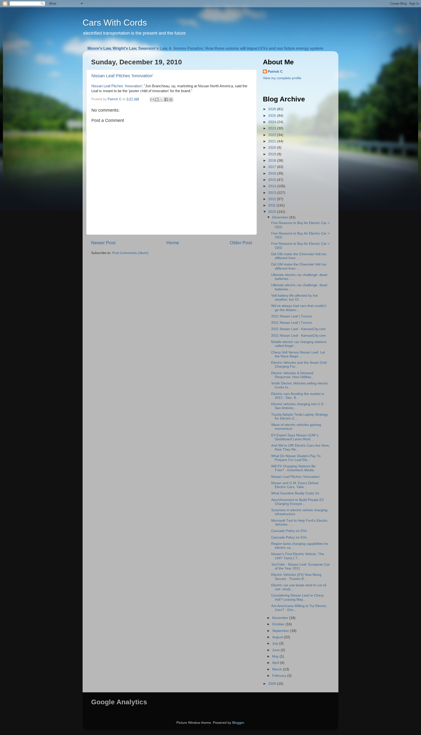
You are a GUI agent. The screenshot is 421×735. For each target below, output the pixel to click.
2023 (272, 128)
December (280, 217)
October (279, 624)
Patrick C (275, 71)
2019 (272, 154)
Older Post (241, 242)
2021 (272, 141)
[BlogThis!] (156, 99)
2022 (272, 135)
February (279, 675)
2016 (272, 173)
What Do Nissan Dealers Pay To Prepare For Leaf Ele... (296, 458)
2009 (272, 684)
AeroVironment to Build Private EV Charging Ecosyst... (297, 502)
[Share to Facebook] (166, 99)
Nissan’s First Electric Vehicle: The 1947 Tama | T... (297, 556)
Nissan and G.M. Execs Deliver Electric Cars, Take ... (295, 485)
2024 (272, 122)
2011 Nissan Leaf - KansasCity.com (298, 329)
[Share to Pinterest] (170, 99)
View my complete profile (282, 78)
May (276, 656)
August (278, 637)
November (280, 618)
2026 (272, 109)
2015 (272, 180)
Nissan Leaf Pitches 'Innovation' (122, 75)
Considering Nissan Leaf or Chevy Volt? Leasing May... (297, 597)
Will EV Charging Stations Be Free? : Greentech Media (293, 468)
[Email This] (152, 99)
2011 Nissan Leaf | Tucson (291, 316)
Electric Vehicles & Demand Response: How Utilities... (292, 375)
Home (172, 242)
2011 (272, 205)
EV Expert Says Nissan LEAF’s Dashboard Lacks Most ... (294, 437)
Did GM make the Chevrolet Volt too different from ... (298, 256)
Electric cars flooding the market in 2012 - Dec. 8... (297, 396)
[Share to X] (161, 99)
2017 (272, 167)
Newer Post (103, 242)
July (275, 643)
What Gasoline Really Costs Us (295, 493)
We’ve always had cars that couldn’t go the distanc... (298, 308)
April (276, 663)
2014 (272, 186)
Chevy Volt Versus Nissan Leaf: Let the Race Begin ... (298, 354)
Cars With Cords (115, 23)
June (276, 650)
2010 (272, 212)
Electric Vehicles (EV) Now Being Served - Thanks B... (296, 576)
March (277, 669)
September (281, 631)
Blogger (238, 723)
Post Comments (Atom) (130, 253)
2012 (272, 199)
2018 (272, 160)
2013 (272, 193)
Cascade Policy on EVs (289, 531)
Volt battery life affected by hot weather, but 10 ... (294, 297)
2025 (272, 116)
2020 (272, 147)
